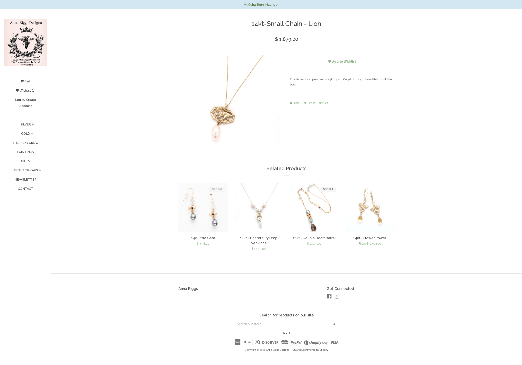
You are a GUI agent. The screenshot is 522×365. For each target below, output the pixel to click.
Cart (27, 81)
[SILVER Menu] (33, 125)
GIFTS (25, 161)
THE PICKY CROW (25, 143)
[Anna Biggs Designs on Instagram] (337, 297)
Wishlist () (27, 90)
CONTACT (25, 189)
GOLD (25, 133)
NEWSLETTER (25, 179)
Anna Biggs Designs (277, 349)
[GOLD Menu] (32, 134)
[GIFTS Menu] (32, 161)
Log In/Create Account (25, 103)
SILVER (25, 124)
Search (286, 333)
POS (293, 349)
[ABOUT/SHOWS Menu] (40, 170)
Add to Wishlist (343, 61)
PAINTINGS (25, 152)
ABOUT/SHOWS (25, 170)
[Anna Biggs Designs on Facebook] (329, 297)
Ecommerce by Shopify (314, 349)
